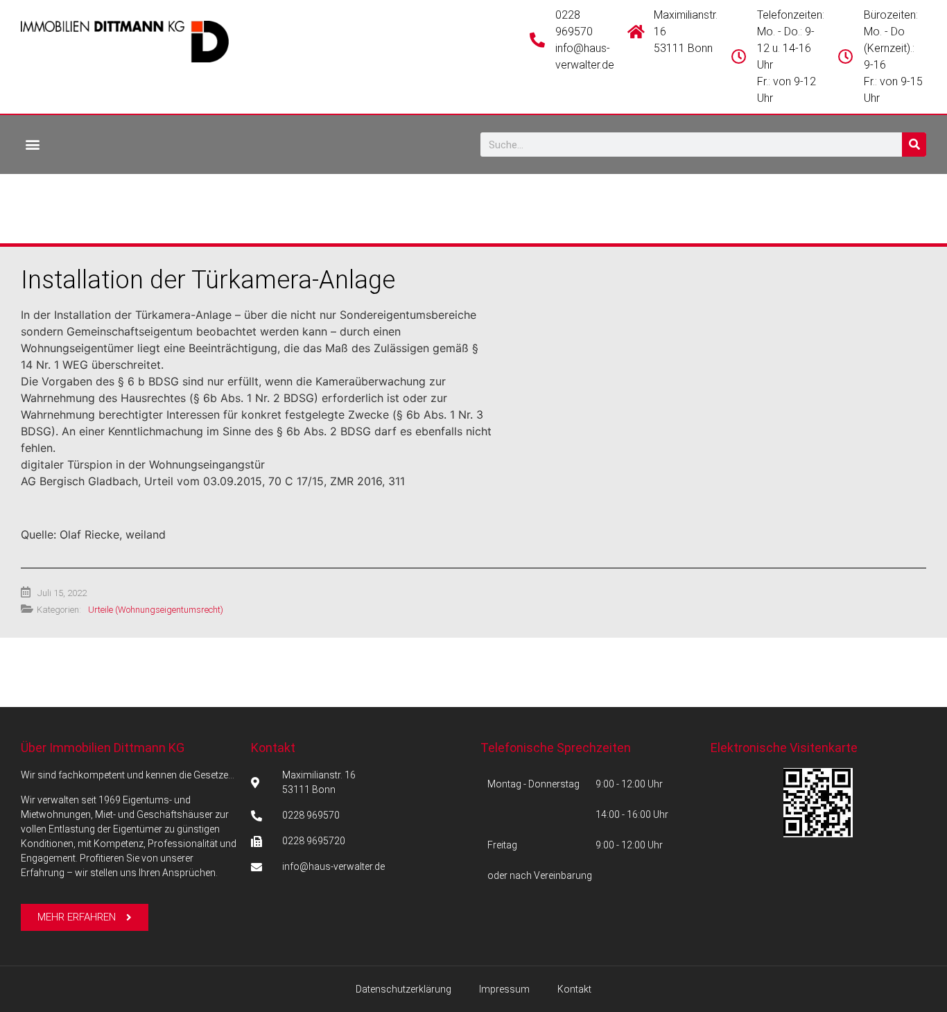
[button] (32, 143)
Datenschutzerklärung (403, 989)
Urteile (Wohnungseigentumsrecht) (155, 609)
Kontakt (273, 747)
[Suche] (914, 144)
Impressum (504, 989)
